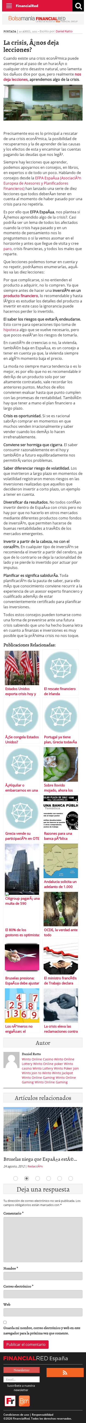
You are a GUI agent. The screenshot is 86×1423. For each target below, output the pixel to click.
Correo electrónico (18, 1286)
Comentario (13, 1213)
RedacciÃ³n (35, 1166)
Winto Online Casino (37, 1059)
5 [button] (59, 1178)
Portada (9, 31)
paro (7, 248)
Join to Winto (41, 1073)
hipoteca (11, 329)
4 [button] (48, 1178)
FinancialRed (27, 5)
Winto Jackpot (62, 1073)
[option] (43, 1139)
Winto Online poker (48, 1064)
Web (6, 1304)
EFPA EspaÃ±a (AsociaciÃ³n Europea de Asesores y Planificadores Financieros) (42, 183)
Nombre (10, 1268)
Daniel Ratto (64, 31)
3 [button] (37, 1178)
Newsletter (22, 1370)
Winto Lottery (43, 1068)
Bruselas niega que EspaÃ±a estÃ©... (40, 1159)
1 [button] (15, 1178)
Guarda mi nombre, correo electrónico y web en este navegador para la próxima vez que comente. (41, 1330)
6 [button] (70, 1178)
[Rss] (65, 1372)
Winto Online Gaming (38, 1077)
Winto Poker (63, 1068)
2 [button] (26, 1178)
